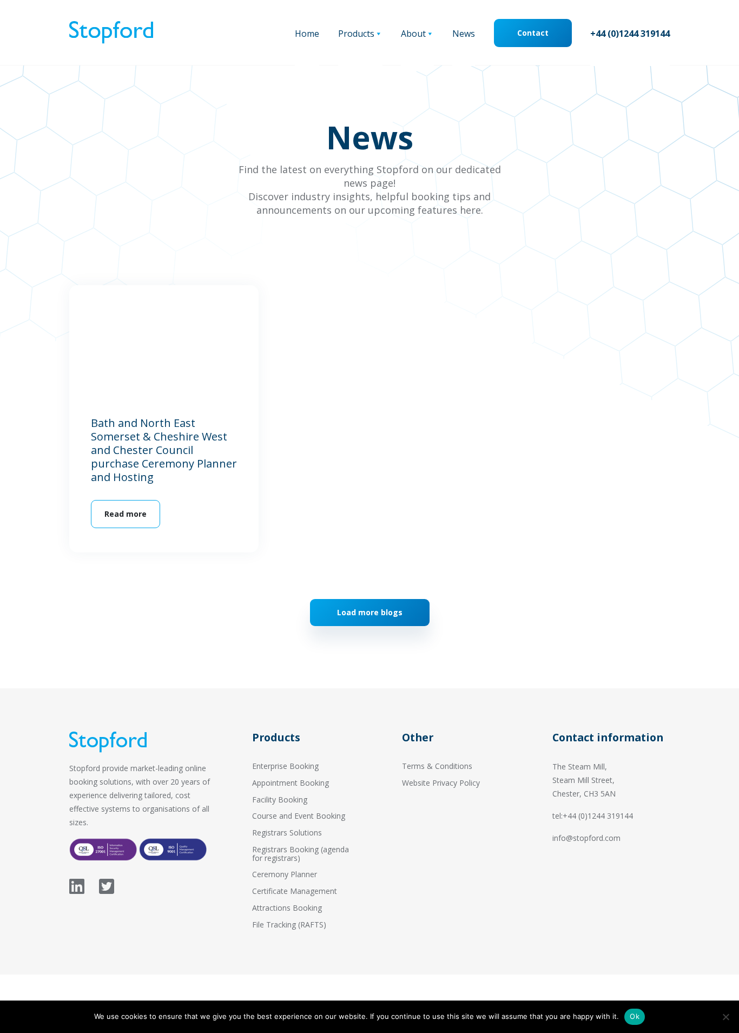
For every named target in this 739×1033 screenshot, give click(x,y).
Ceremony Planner (284, 874)
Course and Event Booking (298, 816)
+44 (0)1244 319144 (630, 34)
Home (307, 34)
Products (356, 34)
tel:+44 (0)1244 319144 (592, 816)
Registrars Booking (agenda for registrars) (300, 853)
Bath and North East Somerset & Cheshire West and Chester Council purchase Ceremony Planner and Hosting (164, 450)
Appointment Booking (290, 783)
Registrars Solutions (287, 832)
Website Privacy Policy (441, 783)
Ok (634, 1016)
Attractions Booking (287, 908)
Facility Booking (279, 799)
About (413, 34)
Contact (533, 33)
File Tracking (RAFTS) (289, 924)
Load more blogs (370, 612)
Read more (125, 514)
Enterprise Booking (285, 766)
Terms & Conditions (437, 766)
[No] (725, 1016)
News (463, 34)
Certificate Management (294, 891)
